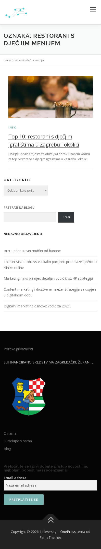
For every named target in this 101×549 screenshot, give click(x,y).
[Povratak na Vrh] (50, 520)
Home (7, 60)
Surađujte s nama (18, 441)
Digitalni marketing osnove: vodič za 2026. (37, 306)
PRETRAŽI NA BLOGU (19, 208)
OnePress (68, 531)
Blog (7, 448)
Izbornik (93, 9)
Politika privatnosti (18, 349)
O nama (10, 433)
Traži (66, 217)
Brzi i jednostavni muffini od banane (32, 250)
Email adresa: (15, 477)
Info (12, 127)
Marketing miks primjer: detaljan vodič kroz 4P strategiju (48, 278)
